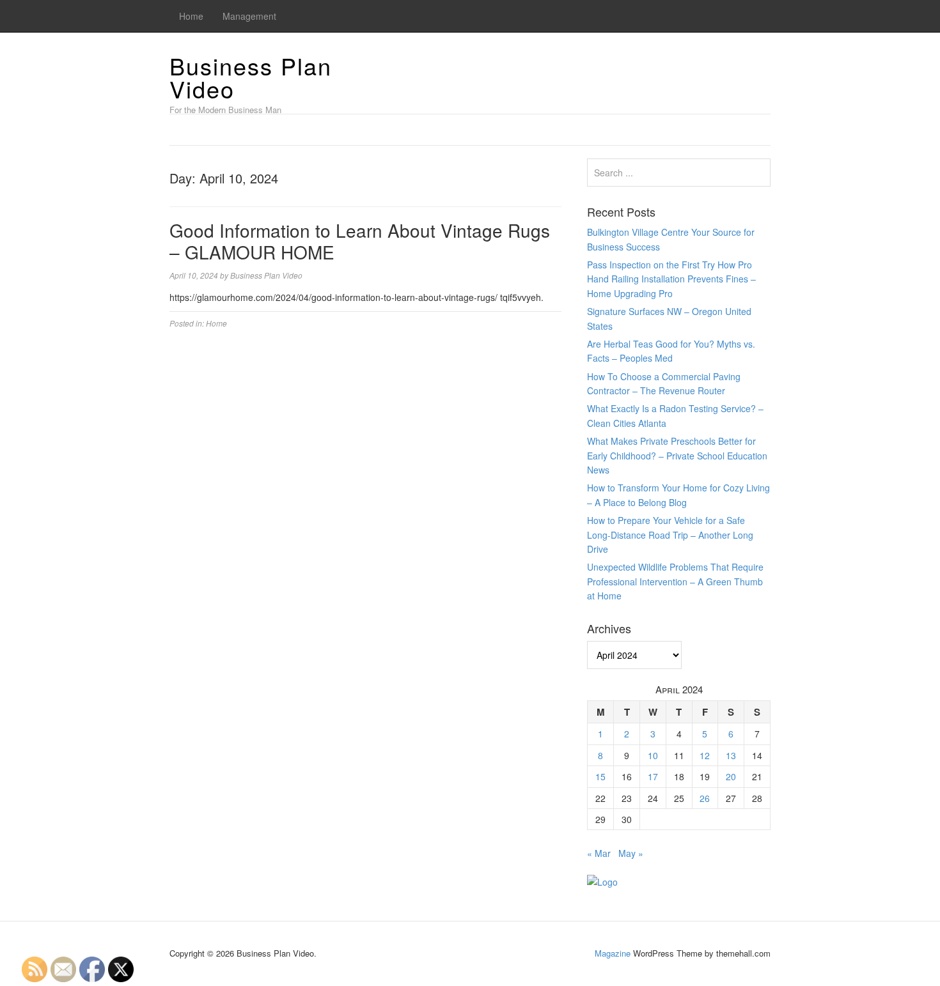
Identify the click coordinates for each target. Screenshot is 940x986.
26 (705, 798)
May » (630, 853)
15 (600, 776)
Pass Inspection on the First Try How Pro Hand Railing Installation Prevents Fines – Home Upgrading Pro (671, 279)
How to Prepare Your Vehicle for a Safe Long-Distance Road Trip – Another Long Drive (670, 534)
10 (653, 755)
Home (191, 16)
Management (249, 16)
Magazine (613, 953)
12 (705, 755)
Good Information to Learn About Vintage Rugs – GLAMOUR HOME (359, 241)
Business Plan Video (250, 77)
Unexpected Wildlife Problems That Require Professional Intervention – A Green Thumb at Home (675, 581)
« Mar (599, 853)
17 (653, 776)
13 (731, 755)
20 (731, 776)
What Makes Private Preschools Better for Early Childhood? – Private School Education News (677, 455)
